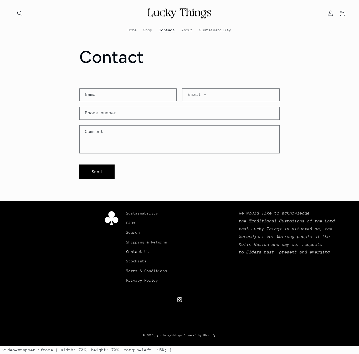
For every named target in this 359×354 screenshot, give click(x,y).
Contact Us (137, 252)
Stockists (136, 261)
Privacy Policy (142, 280)
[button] (20, 13)
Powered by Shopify (200, 335)
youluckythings (169, 335)
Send (97, 171)
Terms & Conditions (146, 271)
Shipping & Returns (146, 242)
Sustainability (142, 213)
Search (133, 232)
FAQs (131, 223)
